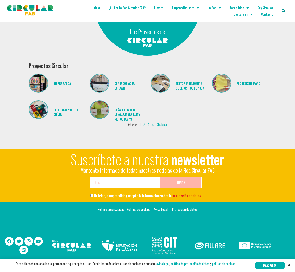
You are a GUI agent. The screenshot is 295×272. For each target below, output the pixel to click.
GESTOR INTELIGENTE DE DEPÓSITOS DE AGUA (190, 85)
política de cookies (223, 264)
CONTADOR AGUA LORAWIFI (124, 85)
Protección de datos (184, 209)
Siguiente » (163, 124)
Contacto (267, 14)
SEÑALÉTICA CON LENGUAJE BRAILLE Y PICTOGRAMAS (127, 115)
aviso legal (162, 264)
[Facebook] (9, 241)
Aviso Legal (161, 209)
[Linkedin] (23, 250)
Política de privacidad (111, 209)
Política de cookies (139, 209)
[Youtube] (38, 241)
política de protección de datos (190, 264)
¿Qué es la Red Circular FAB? (127, 8)
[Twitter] (19, 241)
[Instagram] (28, 241)
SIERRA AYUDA (62, 83)
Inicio (96, 8)
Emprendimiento (183, 8)
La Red (212, 8)
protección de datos (186, 196)
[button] (270, 265)
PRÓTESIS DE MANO (248, 83)
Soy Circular (265, 8)
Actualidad (237, 8)
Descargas (241, 14)
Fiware (158, 8)
